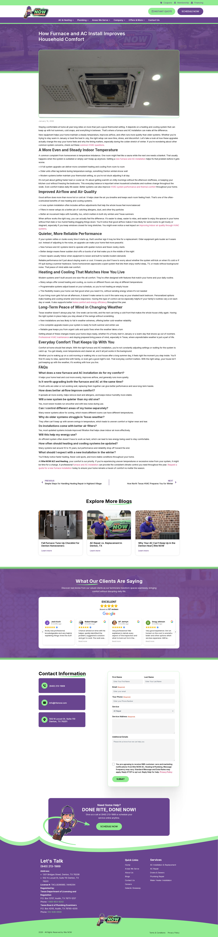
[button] (42, 632)
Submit (120, 779)
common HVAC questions (92, 145)
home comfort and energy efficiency (90, 302)
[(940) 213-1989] (44, 686)
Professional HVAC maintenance (54, 337)
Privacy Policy (166, 772)
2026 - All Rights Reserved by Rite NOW (55, 932)
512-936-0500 (55, 912)
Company (118, 20)
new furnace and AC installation (130, 159)
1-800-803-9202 (56, 902)
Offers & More (136, 20)
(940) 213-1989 (57, 686)
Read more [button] (49, 641)
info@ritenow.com (58, 703)
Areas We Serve (100, 20)
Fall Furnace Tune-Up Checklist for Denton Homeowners (60, 544)
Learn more (46, 550)
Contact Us (154, 20)
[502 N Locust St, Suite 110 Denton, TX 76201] (44, 720)
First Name (117, 677)
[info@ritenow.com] (44, 703)
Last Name (149, 677)
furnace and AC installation (85, 465)
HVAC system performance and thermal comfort (133, 187)
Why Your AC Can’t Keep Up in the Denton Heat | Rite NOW (156, 544)
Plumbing (82, 20)
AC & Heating (65, 20)
